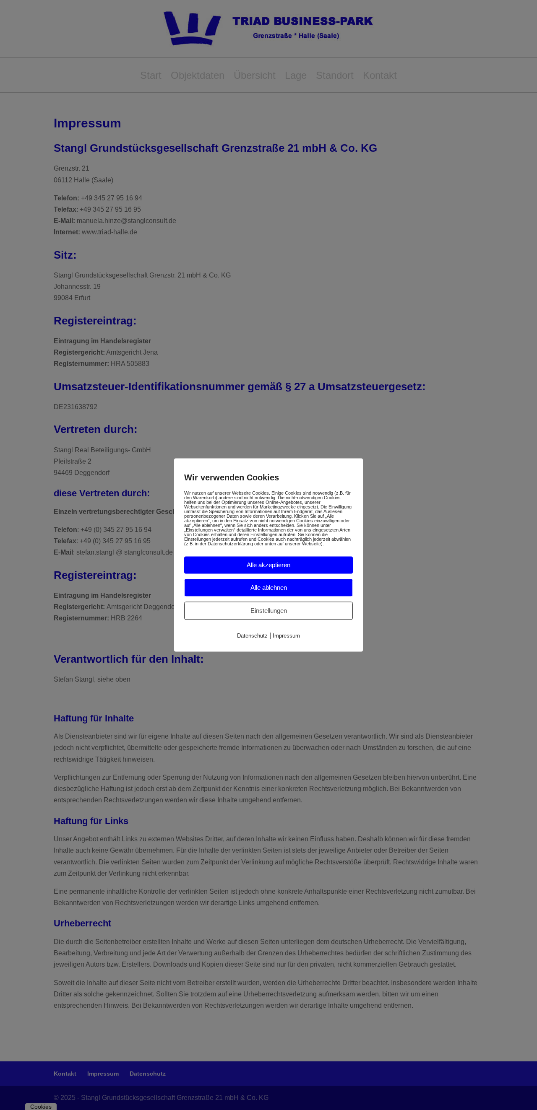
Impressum (286, 636)
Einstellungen (268, 610)
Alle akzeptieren (268, 564)
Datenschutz (252, 636)
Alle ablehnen (268, 587)
